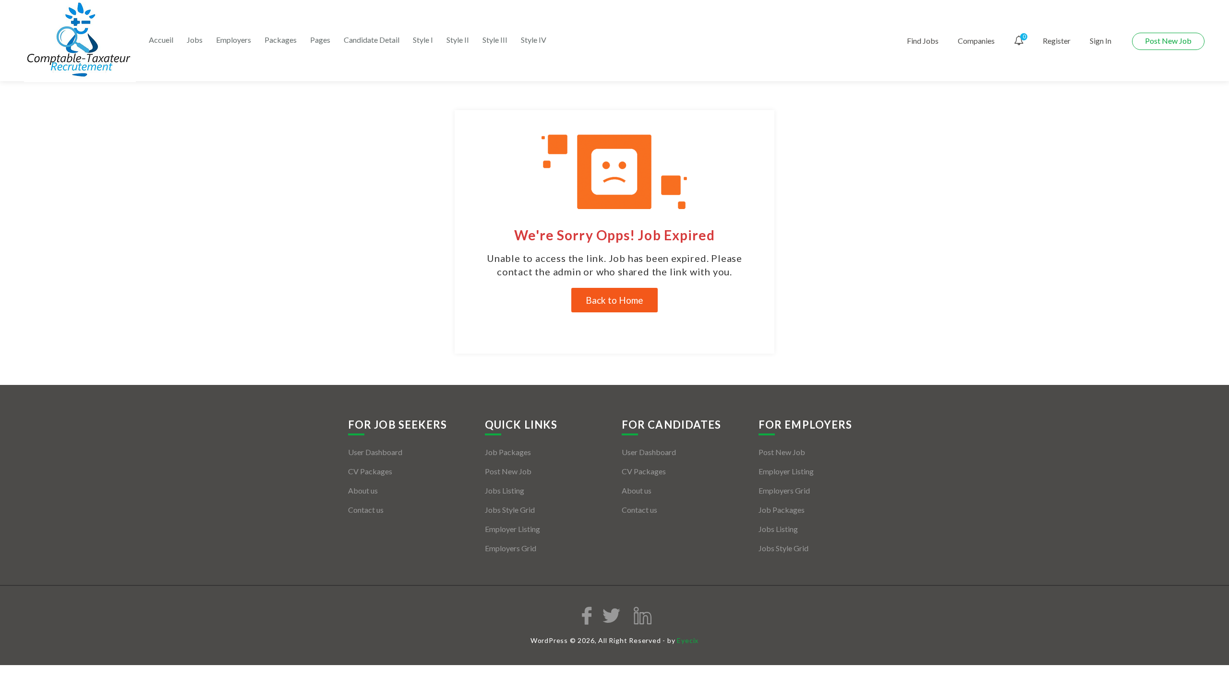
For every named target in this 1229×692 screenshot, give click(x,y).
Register (1057, 40)
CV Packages (370, 471)
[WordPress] (80, 40)
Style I (423, 39)
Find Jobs (923, 40)
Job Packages (508, 452)
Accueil (161, 39)
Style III (494, 39)
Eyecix (688, 640)
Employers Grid (510, 548)
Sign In (1100, 40)
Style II (457, 39)
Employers (233, 39)
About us (363, 490)
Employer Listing (512, 528)
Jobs (195, 39)
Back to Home (614, 300)
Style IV (533, 39)
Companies (976, 40)
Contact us (366, 509)
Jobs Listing (504, 490)
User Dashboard (375, 452)
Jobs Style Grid (510, 509)
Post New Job (1168, 40)
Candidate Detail (371, 39)
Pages (320, 39)
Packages (281, 39)
